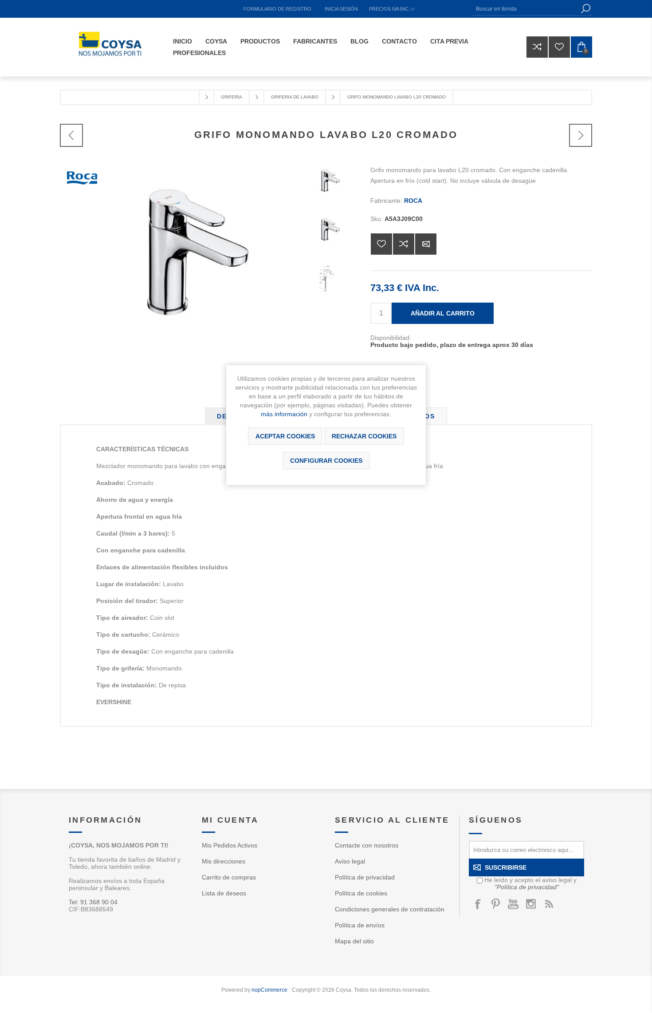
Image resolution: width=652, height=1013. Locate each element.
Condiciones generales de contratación (389, 909)
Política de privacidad (365, 877)
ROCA (413, 200)
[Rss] (549, 904)
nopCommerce (269, 990)
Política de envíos (360, 925)
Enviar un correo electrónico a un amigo (425, 244)
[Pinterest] (495, 904)
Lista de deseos (224, 893)
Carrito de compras (229, 877)
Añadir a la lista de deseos (381, 244)
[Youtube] (513, 904)
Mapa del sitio (354, 941)
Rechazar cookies (364, 436)
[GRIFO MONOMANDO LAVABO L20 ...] (71, 135)
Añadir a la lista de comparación (403, 244)
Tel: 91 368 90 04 (93, 902)
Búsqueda (585, 8)
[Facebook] (478, 904)
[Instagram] (531, 904)
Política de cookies (361, 893)
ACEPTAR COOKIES (285, 436)
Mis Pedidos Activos (229, 845)
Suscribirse (505, 867)
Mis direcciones (223, 861)
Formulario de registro (277, 9)
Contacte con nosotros (366, 845)
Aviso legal (350, 861)
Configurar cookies (326, 460)
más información (284, 414)
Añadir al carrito (443, 313)
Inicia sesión (341, 9)
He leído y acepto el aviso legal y (530, 883)
